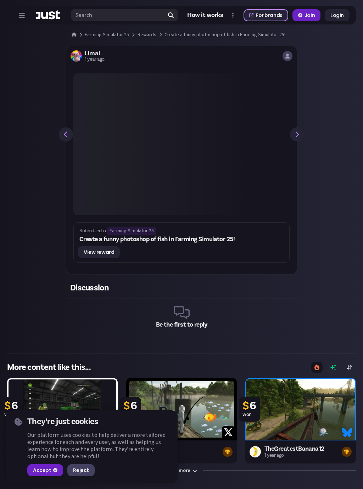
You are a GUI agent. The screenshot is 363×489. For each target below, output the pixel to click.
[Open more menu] (233, 15)
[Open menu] (22, 15)
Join (310, 15)
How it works (205, 15)
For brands (269, 15)
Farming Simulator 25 (132, 230)
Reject (81, 470)
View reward (99, 252)
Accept (42, 470)
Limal (92, 53)
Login (337, 15)
